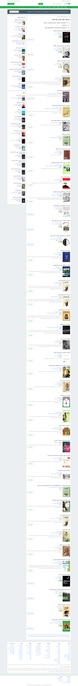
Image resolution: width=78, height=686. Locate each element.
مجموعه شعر (53, 256)
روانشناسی (58, 652)
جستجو (40, 3)
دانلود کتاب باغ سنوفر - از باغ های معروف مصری (60, 120)
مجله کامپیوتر (20, 645)
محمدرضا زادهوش (17, 146)
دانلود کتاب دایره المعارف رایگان (54, 302)
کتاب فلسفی (52, 154)
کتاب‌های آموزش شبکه (55, 562)
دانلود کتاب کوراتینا (66, 410)
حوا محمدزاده (59, 382)
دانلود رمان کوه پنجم (66, 529)
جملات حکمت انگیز (49, 182)
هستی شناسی (49, 461)
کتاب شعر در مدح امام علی (45, 81)
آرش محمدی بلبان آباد (17, 49)
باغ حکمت (44, 634)
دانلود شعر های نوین (49, 346)
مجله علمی (20, 654)
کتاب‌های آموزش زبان (18, 155)
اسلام (58, 431)
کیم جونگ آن (18, 177)
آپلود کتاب (11, 3)
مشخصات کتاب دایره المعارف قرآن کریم (52, 299)
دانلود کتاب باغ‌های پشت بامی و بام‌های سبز (61, 265)
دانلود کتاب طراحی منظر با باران (64, 470)
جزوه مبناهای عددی (43, 521)
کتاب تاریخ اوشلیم (56, 330)
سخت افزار (48, 652)
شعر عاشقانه (57, 577)
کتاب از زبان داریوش (50, 550)
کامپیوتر (58, 7)
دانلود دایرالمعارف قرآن (58, 300)
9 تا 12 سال (54, 622)
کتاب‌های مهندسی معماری (17, 64)
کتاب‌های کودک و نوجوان (17, 86)
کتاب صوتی (41, 7)
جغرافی (59, 650)
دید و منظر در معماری (37, 476)
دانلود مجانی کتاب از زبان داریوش (32, 550)
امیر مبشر (19, 184)
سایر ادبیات (68, 660)
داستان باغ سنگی (32, 416)
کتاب (61, 670)
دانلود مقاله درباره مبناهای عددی (34, 521)
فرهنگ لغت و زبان (67, 657)
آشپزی (30, 646)
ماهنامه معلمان (56, 445)
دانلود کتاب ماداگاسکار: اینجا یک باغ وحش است (60, 619)
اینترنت (49, 645)
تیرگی (35, 344)
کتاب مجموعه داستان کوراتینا (54, 416)
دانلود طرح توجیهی (39, 197)
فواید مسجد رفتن (44, 431)
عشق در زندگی (54, 461)
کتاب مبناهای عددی (49, 521)
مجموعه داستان (46, 416)
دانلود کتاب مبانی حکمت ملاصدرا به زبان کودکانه (60, 162)
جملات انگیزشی (57, 402)
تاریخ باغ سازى (47, 125)
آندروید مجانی (54, 506)
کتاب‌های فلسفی (56, 152)
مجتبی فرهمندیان (58, 591)
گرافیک (49, 656)
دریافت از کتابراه (30, 39)
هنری (58, 223)
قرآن (48, 300)
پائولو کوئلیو (59, 531)
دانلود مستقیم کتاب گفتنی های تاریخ (56, 288)
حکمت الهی (57, 111)
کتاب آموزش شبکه (59, 566)
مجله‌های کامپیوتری (56, 503)
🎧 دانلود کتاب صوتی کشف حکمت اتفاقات (61, 46)
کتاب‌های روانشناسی (18, 43)
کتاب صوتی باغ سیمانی (50, 96)
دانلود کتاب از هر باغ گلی (65, 395)
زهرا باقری (19, 84)
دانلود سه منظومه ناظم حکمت (56, 258)
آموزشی (13, 653)
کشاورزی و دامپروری (57, 660)
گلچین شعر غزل (46, 358)
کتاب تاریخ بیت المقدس (48, 330)
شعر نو (44, 256)
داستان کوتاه (60, 417)
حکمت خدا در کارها (30, 111)
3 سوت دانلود (64, 25)
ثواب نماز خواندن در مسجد (37, 431)
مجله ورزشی (20, 652)
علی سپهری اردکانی (58, 282)
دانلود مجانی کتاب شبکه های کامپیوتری (52, 568)
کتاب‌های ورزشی (18, 185)
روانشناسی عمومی (56, 49)
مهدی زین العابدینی (58, 222)
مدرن (58, 34)
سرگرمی (30, 650)
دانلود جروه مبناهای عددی (65, 515)
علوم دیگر (58, 663)
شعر (58, 358)
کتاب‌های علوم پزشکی (56, 313)
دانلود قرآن (46, 300)
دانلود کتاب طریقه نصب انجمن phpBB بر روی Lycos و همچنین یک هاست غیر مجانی (53, 485)
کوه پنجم (57, 535)
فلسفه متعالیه (49, 168)
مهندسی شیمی (38, 652)
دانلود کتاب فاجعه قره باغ (65, 380)
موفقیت (46, 461)
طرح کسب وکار (53, 197)
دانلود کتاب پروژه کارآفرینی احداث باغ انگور (61, 192)
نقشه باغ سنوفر (56, 125)
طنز (69, 650)
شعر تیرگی (40, 346)
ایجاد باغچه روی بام (40, 271)
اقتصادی (59, 645)
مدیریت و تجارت (11, 650)
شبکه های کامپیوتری (42, 568)
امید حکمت (45, 22)
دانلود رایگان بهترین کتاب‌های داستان (15, 85)
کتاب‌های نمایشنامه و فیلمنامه (54, 137)
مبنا (58, 521)
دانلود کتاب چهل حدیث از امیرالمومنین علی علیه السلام (59, 365)
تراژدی (58, 607)
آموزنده (51, 622)
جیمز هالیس (59, 237)
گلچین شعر (50, 358)
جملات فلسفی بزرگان (50, 401)
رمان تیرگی (44, 346)
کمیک (69, 652)
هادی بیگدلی (18, 111)
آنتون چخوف (59, 136)
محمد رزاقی (59, 517)
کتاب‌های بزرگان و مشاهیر (17, 71)
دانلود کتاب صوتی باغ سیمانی (38, 95)
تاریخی (59, 649)
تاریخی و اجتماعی (11, 649)
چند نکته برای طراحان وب (47, 506)
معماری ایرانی (57, 208)
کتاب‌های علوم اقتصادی (55, 195)
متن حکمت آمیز (39, 182)
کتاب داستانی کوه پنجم (39, 535)
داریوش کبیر (60, 552)
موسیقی (30, 654)
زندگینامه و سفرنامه (67, 654)
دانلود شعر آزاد (40, 256)
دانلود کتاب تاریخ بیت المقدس (49, 333)
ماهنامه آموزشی (51, 445)
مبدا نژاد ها (57, 315)
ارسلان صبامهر (18, 42)
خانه (69, 7)
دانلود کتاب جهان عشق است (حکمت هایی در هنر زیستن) (59, 455)
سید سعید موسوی (17, 21)
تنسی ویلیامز (59, 32)
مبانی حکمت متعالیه (55, 168)
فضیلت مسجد (49, 431)
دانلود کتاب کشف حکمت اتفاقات (63, 61)
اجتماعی (56, 34)
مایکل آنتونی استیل (58, 621)
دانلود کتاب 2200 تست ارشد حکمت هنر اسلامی (61, 220)
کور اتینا (36, 416)
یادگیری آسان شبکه (55, 565)
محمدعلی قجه (18, 191)
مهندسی (53, 7)
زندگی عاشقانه (31, 461)
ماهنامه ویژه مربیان (36, 445)
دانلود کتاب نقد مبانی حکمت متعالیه (63, 149)
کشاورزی (57, 197)
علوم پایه (58, 661)
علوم (62, 7)
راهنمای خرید (56, 507)
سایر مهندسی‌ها (38, 654)
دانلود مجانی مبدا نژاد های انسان (49, 317)
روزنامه (57, 506)
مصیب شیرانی (59, 472)
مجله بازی (21, 647)
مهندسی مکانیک (38, 650)
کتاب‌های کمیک (19, 56)
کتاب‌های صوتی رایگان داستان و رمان (53, 93)
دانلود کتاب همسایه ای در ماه (64, 574)
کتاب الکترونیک (59, 678)
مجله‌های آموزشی (56, 442)
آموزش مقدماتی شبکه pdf (40, 565)
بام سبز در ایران (56, 271)
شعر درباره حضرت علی (58, 84)
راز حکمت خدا (60, 112)
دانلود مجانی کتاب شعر (56, 346)
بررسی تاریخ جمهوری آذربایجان (54, 386)
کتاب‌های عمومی (13, 36)
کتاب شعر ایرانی (44, 344)
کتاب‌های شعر (57, 79)
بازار (33, 506)
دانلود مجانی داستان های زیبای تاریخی (35, 287)
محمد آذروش (18, 154)
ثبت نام (15, 1)
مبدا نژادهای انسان (41, 315)
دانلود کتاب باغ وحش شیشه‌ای (64, 604)
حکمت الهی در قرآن (45, 111)
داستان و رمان (12, 646)
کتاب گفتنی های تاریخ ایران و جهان (45, 286)
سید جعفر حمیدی (58, 326)
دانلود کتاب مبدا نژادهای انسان (64, 310)
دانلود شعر (57, 256)
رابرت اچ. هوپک (58, 47)
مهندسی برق (39, 649)
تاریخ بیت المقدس (47, 331)
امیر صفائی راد (18, 63)
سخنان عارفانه (56, 401)
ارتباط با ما (68, 678)
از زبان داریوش (40, 550)
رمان (69, 646)
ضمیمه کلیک (59, 502)
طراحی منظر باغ (50, 476)
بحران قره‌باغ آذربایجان (37, 386)
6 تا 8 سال (57, 622)
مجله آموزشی (20, 653)
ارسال (51, 671)
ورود (18, 1)
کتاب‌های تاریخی (18, 36)
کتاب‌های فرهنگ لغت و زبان (17, 22)
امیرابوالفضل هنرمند (17, 198)
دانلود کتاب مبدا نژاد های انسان (45, 318)
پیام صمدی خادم (58, 164)
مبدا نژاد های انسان (52, 315)
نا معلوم (19, 77)
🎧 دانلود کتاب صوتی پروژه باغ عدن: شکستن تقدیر (60, 235)
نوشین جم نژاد (18, 132)
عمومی (49, 7)
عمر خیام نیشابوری (17, 35)
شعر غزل (54, 358)
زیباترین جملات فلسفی (34, 401)
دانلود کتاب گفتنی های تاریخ (64, 280)
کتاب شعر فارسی (50, 344)
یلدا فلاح (19, 28)
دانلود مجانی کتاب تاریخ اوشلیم (39, 331)
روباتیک (39, 653)
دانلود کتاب (30, 86)
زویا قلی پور (18, 139)
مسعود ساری (59, 193)
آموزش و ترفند (48, 646)
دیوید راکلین (18, 70)
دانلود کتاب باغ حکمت (65, 76)
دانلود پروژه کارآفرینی (52, 199)
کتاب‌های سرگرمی (18, 200)
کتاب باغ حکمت (56, 81)
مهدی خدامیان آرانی (58, 427)
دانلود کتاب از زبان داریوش (65, 545)
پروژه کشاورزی (40, 199)
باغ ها (53, 634)
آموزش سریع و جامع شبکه (44, 566)
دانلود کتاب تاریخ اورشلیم (65, 324)
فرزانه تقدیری (18, 125)
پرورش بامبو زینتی (55, 272)
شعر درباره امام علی (30, 83)
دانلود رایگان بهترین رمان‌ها (17, 29)
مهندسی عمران (38, 646)
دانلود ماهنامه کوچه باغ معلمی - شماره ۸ (62, 440)
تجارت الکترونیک (47, 650)
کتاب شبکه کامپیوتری (52, 566)
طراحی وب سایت (47, 654)
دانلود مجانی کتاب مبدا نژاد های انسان (37, 317)
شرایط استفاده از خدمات (66, 682)
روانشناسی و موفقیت (11, 647)
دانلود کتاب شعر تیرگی (65, 339)
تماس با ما (9, 1)
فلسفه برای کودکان (44, 168)
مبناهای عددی (55, 521)
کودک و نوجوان (29, 653)
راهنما (12, 1)
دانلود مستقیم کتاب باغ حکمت (45, 83)
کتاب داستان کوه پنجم (46, 535)
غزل (56, 358)
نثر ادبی (69, 653)
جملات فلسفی (45, 401)
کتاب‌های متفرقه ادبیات (17, 171)
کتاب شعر (51, 81)
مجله (46, 7)
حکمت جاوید (47, 636)
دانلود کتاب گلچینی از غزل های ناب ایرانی (62, 352)
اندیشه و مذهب (57, 646)
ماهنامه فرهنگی (30, 445)
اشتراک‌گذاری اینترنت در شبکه (38, 506)
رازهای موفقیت (34, 182)
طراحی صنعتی (38, 645)
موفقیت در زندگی (41, 461)
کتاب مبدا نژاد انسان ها (34, 315)
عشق (58, 461)
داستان (69, 645)
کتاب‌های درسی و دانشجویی (17, 50)
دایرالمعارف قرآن (52, 300)
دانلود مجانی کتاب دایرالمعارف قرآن (38, 300)
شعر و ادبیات (12, 645)
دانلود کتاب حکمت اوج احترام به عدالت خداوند (61, 105)
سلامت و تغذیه (29, 652)
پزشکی (59, 647)
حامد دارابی (59, 178)
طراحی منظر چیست (56, 476)
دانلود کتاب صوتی (31, 98)
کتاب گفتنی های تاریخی (36, 286)
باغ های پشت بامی (50, 271)
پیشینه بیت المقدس (41, 330)
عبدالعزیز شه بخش (58, 412)
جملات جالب (44, 182)
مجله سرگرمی (20, 649)
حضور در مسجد (54, 431)
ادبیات (66, 7)
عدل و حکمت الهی (54, 112)
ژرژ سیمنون (18, 118)
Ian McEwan (32, 95)
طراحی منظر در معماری (44, 476)
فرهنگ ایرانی (60, 507)
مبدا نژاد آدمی (46, 315)
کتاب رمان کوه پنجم (32, 535)
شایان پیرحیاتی (58, 367)
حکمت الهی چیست (52, 111)
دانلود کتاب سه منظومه (65, 250)
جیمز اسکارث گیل (17, 104)
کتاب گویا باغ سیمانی (47, 95)
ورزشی (30, 656)
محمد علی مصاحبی (58, 77)
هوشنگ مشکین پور (58, 311)
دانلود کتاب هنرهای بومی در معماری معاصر (61, 205)
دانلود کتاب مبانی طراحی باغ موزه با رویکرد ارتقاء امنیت (59, 589)
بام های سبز (45, 271)
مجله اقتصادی (20, 650)
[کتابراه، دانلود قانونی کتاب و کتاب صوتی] (60, 37)
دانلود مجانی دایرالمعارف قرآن (41, 299)
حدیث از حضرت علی (49, 371)
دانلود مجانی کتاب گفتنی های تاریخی (47, 287)
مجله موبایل (20, 646)
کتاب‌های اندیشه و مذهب (17, 112)
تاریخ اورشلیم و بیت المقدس (54, 331)
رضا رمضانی (59, 561)
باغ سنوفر (42, 125)
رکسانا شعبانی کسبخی (57, 207)
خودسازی (51, 238)
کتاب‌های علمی (57, 268)
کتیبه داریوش (56, 550)
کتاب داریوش (45, 550)
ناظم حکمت (58, 22)
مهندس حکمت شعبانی (52, 22)
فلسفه (53, 182)
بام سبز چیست (43, 272)
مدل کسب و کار (48, 197)
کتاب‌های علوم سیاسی (50, 327)
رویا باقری (59, 576)
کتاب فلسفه (57, 154)
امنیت (49, 647)
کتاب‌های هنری (19, 78)
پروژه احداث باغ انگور (46, 199)
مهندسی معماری (38, 647)
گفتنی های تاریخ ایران (56, 287)
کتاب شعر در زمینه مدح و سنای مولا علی (35, 81)
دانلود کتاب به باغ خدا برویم (64, 425)
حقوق (59, 657)
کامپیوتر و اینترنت (47, 657)
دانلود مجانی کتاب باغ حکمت (55, 83)
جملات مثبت (40, 401)
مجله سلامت (20, 656)
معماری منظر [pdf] (54, 477)
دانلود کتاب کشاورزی (49, 272)
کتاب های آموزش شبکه (32, 565)
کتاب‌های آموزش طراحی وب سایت (54, 487)
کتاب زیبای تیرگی (56, 344)
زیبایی (30, 649)
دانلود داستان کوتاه (54, 417)
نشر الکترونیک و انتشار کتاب (65, 1)
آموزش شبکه (38, 566)
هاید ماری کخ (59, 546)
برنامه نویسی (48, 649)
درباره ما (69, 679)
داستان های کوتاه (41, 416)
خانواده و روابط (29, 647)
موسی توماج (59, 457)
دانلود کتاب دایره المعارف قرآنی (64, 295)
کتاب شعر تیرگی (39, 344)
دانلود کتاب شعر (48, 256)
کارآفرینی (43, 197)
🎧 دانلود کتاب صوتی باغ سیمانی (63, 90)
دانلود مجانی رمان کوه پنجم (57, 536)
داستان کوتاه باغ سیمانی (55, 95)
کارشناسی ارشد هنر (54, 223)
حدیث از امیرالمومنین (55, 371)
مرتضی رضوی (59, 150)
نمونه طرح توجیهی (59, 199)
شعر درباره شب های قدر (51, 84)
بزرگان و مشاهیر (29, 645)
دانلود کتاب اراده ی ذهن (65, 177)
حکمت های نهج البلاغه (42, 371)
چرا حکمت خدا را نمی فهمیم (38, 111)
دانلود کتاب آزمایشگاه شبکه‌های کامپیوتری (61, 559)
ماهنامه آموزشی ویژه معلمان (43, 445)
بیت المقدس (33, 330)
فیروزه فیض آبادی (58, 340)
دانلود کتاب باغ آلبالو (66, 134)
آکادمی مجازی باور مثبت (57, 107)
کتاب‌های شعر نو (56, 253)
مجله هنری (20, 657)
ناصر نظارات (59, 397)
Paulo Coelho (51, 536)
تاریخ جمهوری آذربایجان (45, 386)
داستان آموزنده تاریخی (55, 286)
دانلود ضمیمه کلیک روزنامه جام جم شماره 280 (61, 500)
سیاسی (59, 654)
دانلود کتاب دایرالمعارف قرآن (32, 299)
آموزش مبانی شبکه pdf (48, 565)
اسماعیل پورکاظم (58, 267)
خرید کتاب (60, 680)
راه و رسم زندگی (36, 461)
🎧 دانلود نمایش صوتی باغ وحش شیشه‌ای (62, 30)
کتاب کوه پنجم (53, 535)
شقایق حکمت (63, 22)
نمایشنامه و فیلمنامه (67, 656)
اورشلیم (36, 330)
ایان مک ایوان (59, 92)
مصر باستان (51, 125)
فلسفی (59, 656)
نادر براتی (19, 96)
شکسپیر (28, 506)
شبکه (49, 653)
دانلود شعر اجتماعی (31, 256)
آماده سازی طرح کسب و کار (31, 197)
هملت (31, 506)
